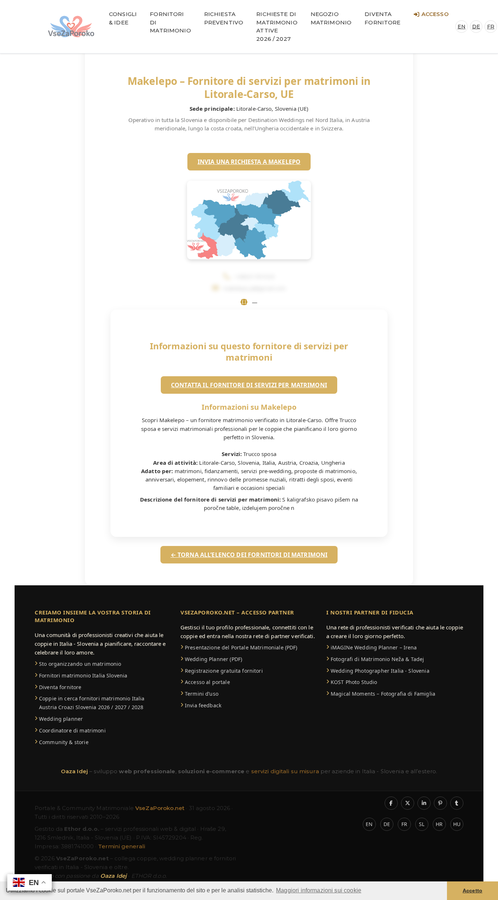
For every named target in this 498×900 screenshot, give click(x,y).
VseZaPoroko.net (160, 808)
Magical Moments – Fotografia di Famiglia (383, 693)
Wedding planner (61, 718)
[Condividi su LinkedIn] (424, 803)
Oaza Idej (75, 771)
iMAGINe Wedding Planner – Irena (374, 647)
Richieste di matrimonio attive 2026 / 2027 (276, 26)
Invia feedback (203, 705)
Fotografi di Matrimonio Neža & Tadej (377, 659)
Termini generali (121, 846)
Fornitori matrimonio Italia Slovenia (83, 675)
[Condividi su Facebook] (391, 803)
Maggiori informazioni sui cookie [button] (318, 890)
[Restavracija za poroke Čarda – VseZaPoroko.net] (450, 109)
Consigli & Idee (123, 18)
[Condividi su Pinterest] (440, 803)
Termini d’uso (201, 693)
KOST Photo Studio (354, 682)
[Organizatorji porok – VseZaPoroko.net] (450, 819)
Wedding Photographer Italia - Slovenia (380, 670)
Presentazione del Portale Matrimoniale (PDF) (241, 647)
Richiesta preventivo (224, 18)
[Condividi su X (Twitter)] (407, 803)
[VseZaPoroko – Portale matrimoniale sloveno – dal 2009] (71, 26)
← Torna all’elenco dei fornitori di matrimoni (249, 555)
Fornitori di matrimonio (170, 22)
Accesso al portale (207, 682)
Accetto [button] (472, 890)
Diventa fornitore (382, 18)
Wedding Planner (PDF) (213, 659)
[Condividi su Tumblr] (456, 803)
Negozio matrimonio (331, 18)
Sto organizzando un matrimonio (80, 663)
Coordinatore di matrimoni (72, 730)
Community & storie (64, 742)
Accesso (435, 14)
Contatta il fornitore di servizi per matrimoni (249, 385)
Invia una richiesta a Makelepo (249, 162)
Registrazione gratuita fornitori (224, 670)
